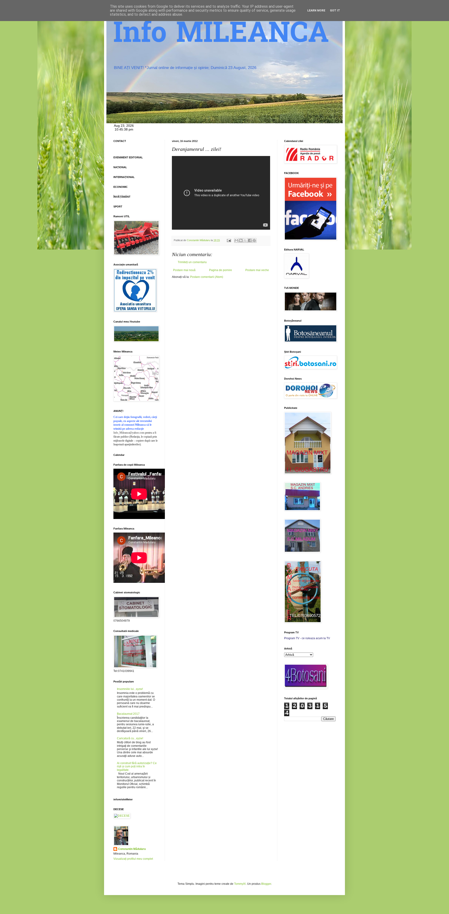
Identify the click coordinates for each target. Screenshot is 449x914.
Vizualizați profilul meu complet (133, 858)
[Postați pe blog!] (241, 240)
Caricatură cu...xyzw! (130, 738)
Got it (335, 10)
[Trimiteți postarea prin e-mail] (229, 240)
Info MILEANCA (221, 35)
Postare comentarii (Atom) (206, 277)
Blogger (266, 883)
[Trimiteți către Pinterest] (254, 240)
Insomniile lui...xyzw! (130, 689)
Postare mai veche (257, 270)
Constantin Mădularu (132, 849)
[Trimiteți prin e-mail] (236, 240)
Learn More (316, 10)
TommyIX (240, 883)
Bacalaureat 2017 (128, 713)
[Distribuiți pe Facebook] (249, 240)
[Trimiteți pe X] (245, 240)
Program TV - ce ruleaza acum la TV (307, 638)
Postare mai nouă (184, 270)
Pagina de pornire (220, 270)
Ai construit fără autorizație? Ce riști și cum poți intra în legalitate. (137, 767)
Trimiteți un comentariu (192, 262)
